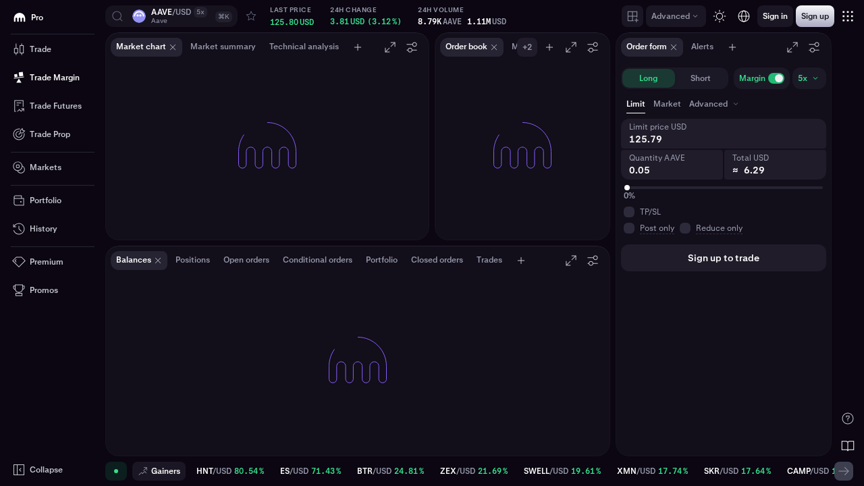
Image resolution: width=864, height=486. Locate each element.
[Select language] (744, 16)
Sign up (474, 370)
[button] (171, 16)
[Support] (848, 418)
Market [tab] (667, 104)
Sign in (429, 370)
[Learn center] (848, 445)
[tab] (715, 103)
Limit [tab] (635, 104)
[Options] (411, 47)
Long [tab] (648, 78)
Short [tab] (701, 78)
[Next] (843, 471)
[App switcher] (848, 16)
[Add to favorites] (251, 16)
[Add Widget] (632, 16)
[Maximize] (390, 47)
